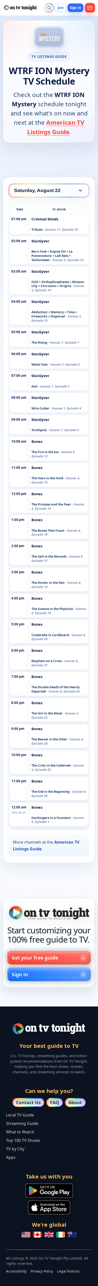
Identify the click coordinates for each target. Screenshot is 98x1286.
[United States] (25, 1235)
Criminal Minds (44, 219)
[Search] (49, 7)
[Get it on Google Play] (49, 1190)
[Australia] (72, 1235)
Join (61, 7)
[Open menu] (90, 7)
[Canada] (37, 1235)
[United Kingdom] (49, 1235)
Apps (11, 1157)
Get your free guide (35, 957)
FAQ (54, 1102)
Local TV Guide (20, 1115)
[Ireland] (60, 1235)
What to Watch (20, 1132)
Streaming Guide (22, 1123)
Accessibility (16, 1271)
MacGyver (40, 241)
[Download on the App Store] (49, 1207)
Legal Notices (68, 1271)
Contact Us (28, 1102)
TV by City (15, 1149)
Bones (36, 441)
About (75, 1102)
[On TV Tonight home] (49, 912)
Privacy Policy (42, 1271)
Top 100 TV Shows (23, 1140)
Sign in (75, 7)
